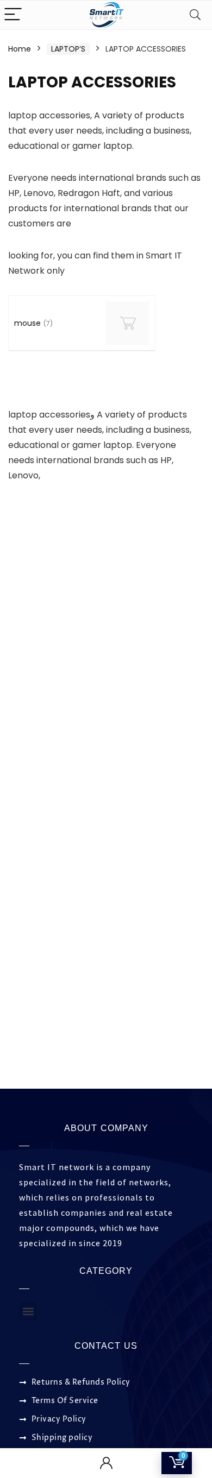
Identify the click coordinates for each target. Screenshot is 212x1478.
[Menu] (13, 15)
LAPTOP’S (68, 48)
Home (19, 48)
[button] (28, 1311)
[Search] (195, 15)
